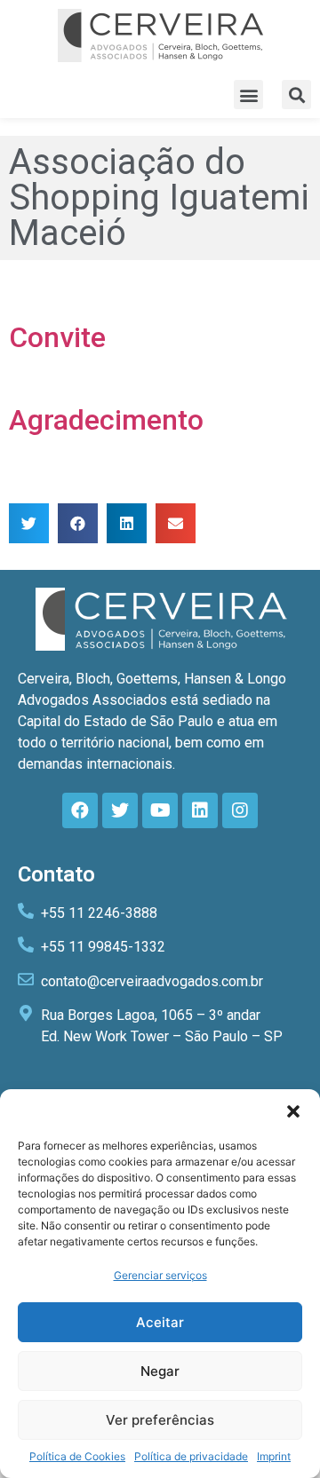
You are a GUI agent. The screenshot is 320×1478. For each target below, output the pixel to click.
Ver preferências (160, 1419)
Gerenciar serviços (160, 1275)
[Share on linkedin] (127, 523)
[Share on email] (176, 523)
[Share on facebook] (78, 523)
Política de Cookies (77, 1456)
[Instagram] (240, 810)
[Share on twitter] (29, 523)
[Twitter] (120, 810)
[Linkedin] (200, 810)
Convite (57, 337)
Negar (160, 1371)
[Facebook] (80, 810)
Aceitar (160, 1322)
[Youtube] (160, 810)
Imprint (274, 1456)
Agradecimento (106, 420)
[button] (293, 1111)
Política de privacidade (191, 1456)
